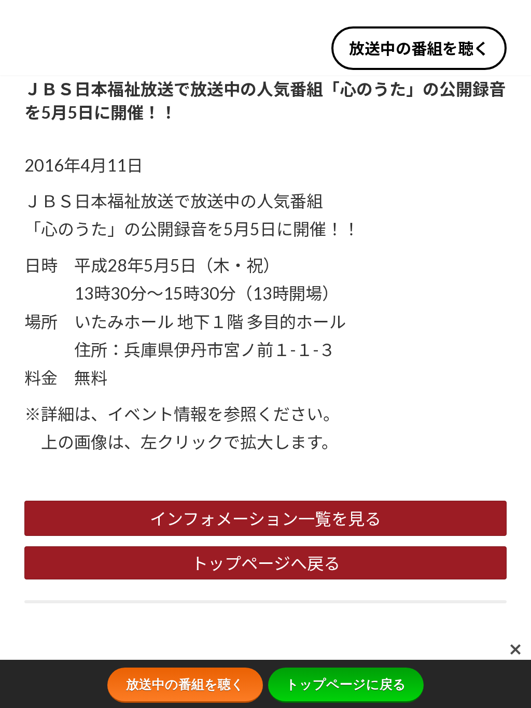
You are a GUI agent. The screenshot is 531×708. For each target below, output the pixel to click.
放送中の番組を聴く (419, 48)
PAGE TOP (510, 677)
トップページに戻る (346, 684)
